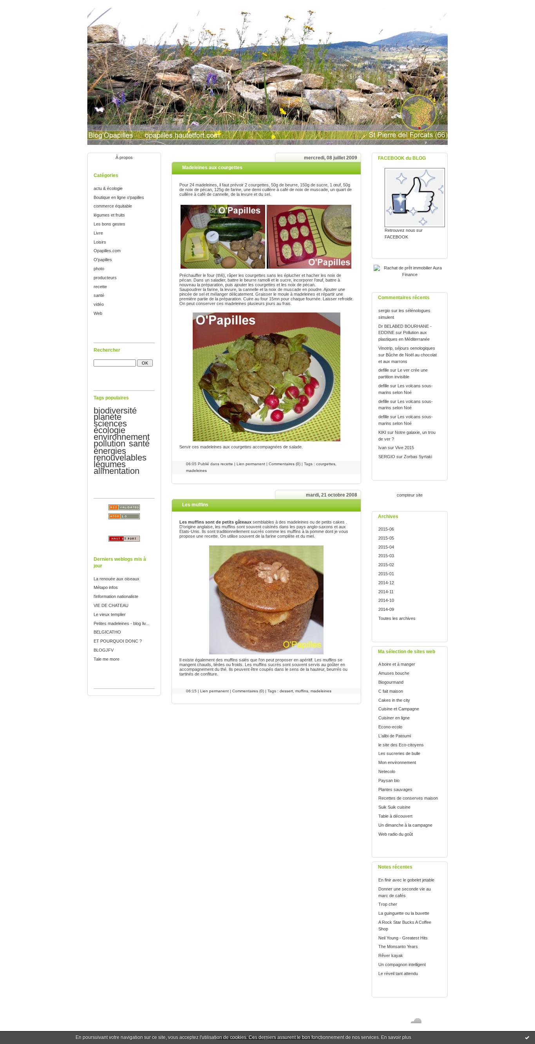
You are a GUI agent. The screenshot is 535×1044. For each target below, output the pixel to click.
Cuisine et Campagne (398, 708)
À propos (124, 157)
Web (98, 313)
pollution (109, 443)
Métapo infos (106, 587)
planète (107, 417)
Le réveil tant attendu (398, 973)
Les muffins (195, 505)
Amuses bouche (393, 673)
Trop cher (387, 904)
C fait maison (390, 691)
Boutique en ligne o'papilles (119, 197)
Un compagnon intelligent (402, 964)
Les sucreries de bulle (399, 753)
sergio (384, 310)
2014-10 (386, 600)
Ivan (382, 447)
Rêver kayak (390, 955)
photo (99, 268)
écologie (109, 430)
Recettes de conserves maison (408, 798)
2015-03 (386, 555)
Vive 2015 (404, 447)
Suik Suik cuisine (394, 807)
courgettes (325, 464)
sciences (110, 423)
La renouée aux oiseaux (116, 578)
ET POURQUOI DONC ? (118, 641)
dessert (286, 691)
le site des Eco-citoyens (401, 744)
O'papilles (103, 259)
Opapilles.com (107, 250)
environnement (122, 437)
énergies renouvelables (120, 454)
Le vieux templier (110, 614)
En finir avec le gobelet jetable (406, 880)
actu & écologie (108, 188)
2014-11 (386, 591)
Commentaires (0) (284, 464)
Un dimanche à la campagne (405, 825)
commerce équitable (113, 206)
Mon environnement (397, 762)
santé (99, 295)
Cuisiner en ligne (394, 717)
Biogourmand (390, 682)
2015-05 (386, 538)
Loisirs (100, 242)
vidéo (99, 304)
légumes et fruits (109, 215)
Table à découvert (395, 816)
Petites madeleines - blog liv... (121, 623)
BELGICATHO (107, 632)
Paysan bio (388, 780)
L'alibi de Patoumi (394, 735)
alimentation (116, 471)
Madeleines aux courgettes (212, 167)
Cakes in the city (394, 700)
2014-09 (386, 609)
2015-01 (386, 573)
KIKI (382, 432)
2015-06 (386, 529)
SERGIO (386, 456)
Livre (98, 233)
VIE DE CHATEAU (111, 605)
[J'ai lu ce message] (527, 1037)
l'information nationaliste (116, 596)
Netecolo (386, 771)
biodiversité (115, 410)
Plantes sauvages (395, 789)
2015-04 (386, 547)
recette (100, 286)
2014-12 (386, 582)
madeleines (196, 470)
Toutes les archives (397, 618)
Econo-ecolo (390, 726)
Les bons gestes (109, 224)
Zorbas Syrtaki (418, 456)
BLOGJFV (104, 650)
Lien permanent (251, 464)
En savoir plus (396, 1037)
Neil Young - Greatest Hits (403, 938)
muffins (301, 691)
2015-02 (386, 564)
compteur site (410, 495)
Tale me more (106, 659)
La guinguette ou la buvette (403, 913)
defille (383, 370)
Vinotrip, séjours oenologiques (406, 348)
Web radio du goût (395, 834)
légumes (110, 464)
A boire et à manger (396, 664)
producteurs (105, 277)
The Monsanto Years (398, 946)
